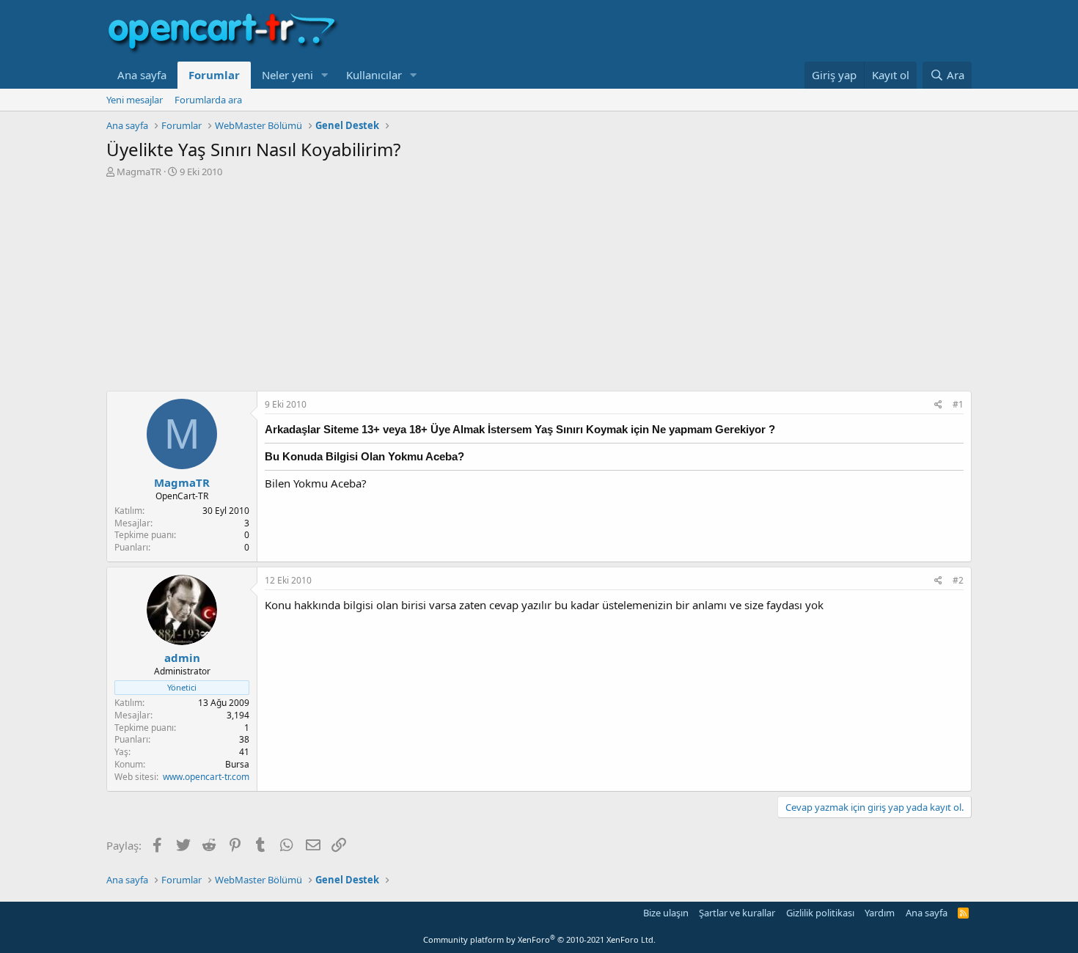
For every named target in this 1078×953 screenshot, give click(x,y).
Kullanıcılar (374, 74)
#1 (958, 404)
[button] (325, 75)
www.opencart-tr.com (206, 776)
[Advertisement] (539, 288)
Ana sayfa (141, 74)
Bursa (237, 764)
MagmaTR (139, 171)
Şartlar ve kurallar (737, 912)
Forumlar (214, 74)
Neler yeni (287, 74)
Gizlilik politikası (820, 912)
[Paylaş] (938, 405)
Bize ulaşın (666, 912)
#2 (958, 580)
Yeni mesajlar (134, 99)
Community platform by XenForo (539, 939)
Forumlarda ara (208, 99)
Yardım (880, 912)
